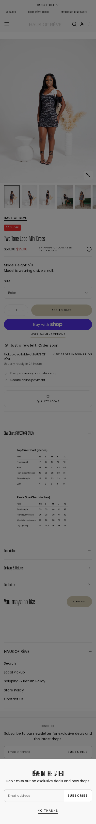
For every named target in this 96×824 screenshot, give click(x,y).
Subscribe (78, 795)
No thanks (48, 811)
